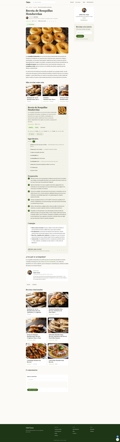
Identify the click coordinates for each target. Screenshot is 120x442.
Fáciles (56, 433)
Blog (84, 2)
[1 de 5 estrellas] (47, 21)
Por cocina (78, 2)
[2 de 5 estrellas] (49, 21)
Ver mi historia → (84, 20)
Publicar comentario (32, 390)
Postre (36, 127)
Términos (92, 431)
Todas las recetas (58, 429)
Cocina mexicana (58, 431)
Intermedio (42, 127)
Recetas (72, 2)
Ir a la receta (31, 24)
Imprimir (32, 134)
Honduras (35, 7)
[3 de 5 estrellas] (51, 21)
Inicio (27, 7)
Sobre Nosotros (90, 2)
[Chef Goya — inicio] (28, 2)
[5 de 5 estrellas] (55, 21)
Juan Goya (36, 272)
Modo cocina (39, 134)
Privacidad (92, 429)
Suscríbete (80, 36)
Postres (28, 284)
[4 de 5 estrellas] (53, 21)
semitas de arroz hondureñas (48, 262)
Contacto (74, 433)
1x (33, 141)
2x (36, 141)
